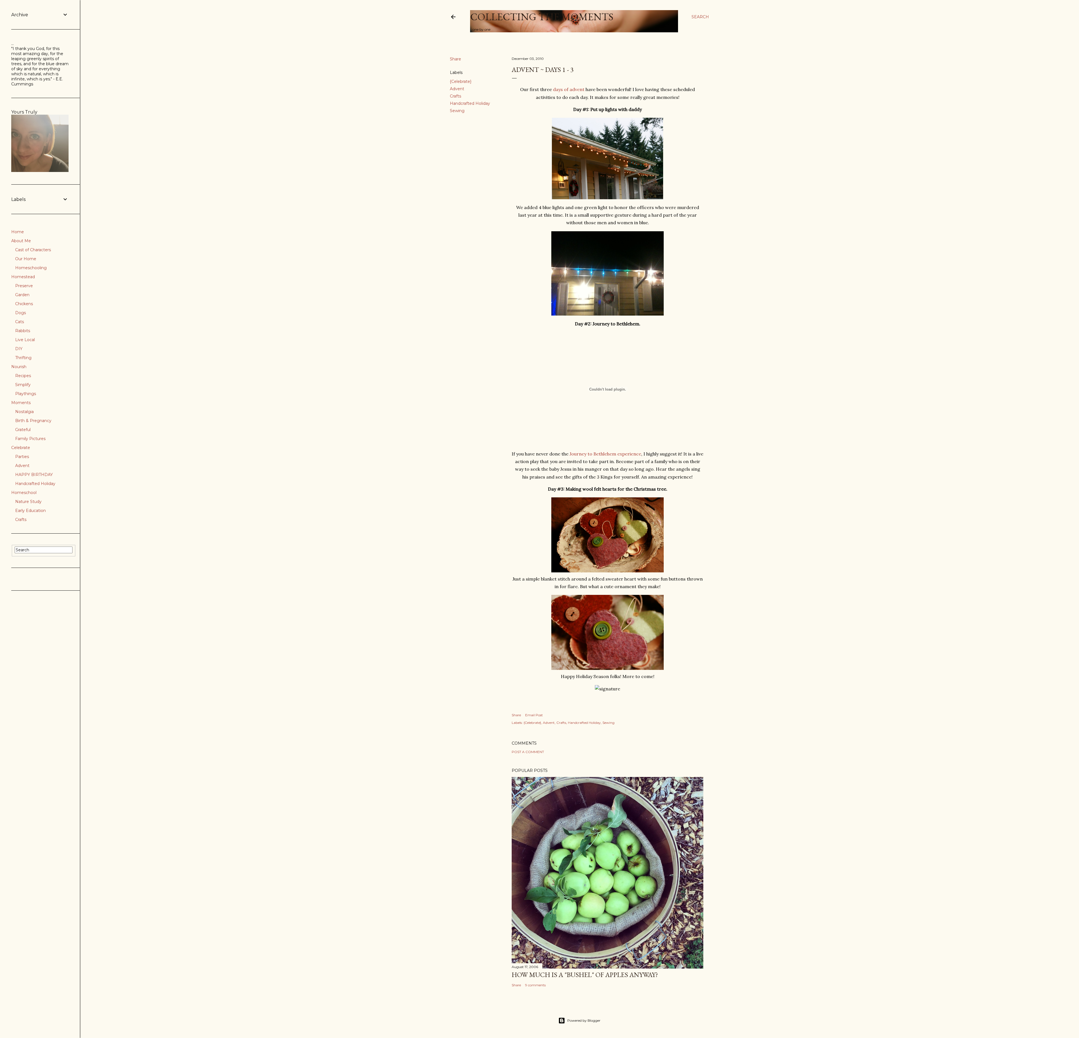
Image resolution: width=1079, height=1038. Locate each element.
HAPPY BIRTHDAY (34, 474)
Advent (457, 88)
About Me (21, 240)
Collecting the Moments (541, 16)
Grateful (23, 429)
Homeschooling (31, 267)
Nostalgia (24, 411)
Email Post (534, 715)
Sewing (457, 110)
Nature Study (28, 501)
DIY (18, 348)
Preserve (24, 285)
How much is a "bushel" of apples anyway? (585, 974)
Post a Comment (528, 752)
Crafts (455, 96)
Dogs (20, 312)
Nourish (18, 366)
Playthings (25, 393)
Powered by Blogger (583, 1020)
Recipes (23, 375)
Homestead (23, 276)
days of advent (569, 89)
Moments (21, 402)
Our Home (25, 258)
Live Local (25, 339)
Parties (22, 456)
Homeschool (24, 492)
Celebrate (20, 447)
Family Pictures (30, 438)
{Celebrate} (461, 81)
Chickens (24, 303)
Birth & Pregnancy (33, 420)
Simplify (23, 384)
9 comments (535, 985)
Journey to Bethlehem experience (605, 454)
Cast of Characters (33, 249)
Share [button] (455, 59)
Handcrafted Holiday (470, 103)
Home (17, 231)
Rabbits (22, 330)
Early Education (30, 510)
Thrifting (23, 357)
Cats (19, 321)
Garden (22, 294)
